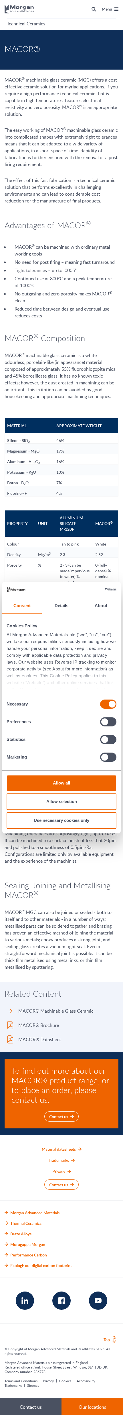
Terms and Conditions (21, 1380)
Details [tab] (62, 605)
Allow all (61, 783)
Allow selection (61, 801)
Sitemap (33, 1385)
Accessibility (86, 1380)
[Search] (94, 9)
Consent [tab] (22, 605)
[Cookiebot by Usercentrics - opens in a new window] (91, 589)
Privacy (48, 1380)
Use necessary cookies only (61, 820)
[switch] (108, 721)
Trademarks (13, 1385)
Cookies (65, 1380)
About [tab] (101, 605)
